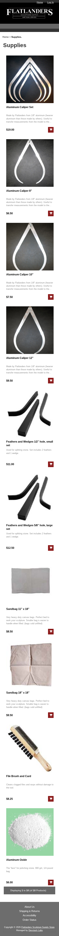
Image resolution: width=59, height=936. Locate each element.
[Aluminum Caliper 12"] (30, 330)
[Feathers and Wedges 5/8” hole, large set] (30, 497)
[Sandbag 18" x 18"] (30, 665)
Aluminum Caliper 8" (19, 190)
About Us (30, 907)
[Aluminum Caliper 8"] (30, 163)
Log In (50, 2)
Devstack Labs (36, 930)
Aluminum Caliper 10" (19, 274)
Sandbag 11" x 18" (17, 609)
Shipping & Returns (29, 911)
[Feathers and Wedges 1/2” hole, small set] (30, 414)
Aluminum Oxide (16, 859)
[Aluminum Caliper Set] (30, 79)
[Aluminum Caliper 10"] (30, 246)
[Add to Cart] (51, 130)
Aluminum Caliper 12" (19, 358)
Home (40, 2)
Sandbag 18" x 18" (18, 692)
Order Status (29, 920)
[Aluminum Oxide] (30, 832)
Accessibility (29, 915)
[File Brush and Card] (30, 748)
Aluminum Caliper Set (19, 107)
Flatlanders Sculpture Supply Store (37, 927)
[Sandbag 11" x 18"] (30, 581)
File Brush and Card (18, 776)
